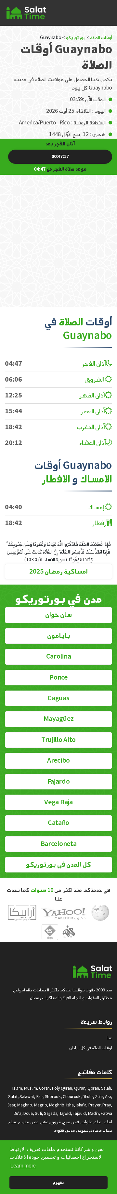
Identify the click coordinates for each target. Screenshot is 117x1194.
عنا (109, 1038)
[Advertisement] (58, 236)
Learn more (23, 1165)
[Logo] (92, 972)
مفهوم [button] (59, 1182)
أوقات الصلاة (101, 38)
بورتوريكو (75, 38)
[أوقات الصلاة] (26, 12)
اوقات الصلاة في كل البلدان (90, 1048)
